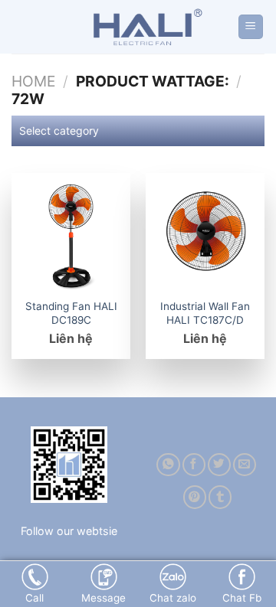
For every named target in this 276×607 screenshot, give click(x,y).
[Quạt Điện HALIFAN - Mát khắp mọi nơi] (144, 27)
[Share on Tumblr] (220, 497)
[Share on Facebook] (193, 465)
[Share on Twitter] (219, 465)
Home (33, 81)
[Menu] (251, 27)
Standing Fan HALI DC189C (71, 313)
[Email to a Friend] (244, 465)
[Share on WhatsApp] (167, 465)
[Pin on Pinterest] (194, 497)
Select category (59, 130)
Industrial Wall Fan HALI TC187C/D (205, 313)
